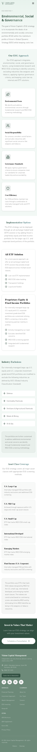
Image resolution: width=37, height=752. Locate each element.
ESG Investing (6, 704)
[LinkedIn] (9, 682)
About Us (23, 692)
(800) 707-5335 (8, 670)
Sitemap (22, 746)
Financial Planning (7, 692)
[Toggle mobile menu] (33, 3)
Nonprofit (5, 708)
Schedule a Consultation (17, 641)
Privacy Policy (6, 730)
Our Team (23, 696)
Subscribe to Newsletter (11, 675)
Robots (15, 746)
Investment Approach (8, 696)
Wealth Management (8, 700)
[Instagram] (4, 682)
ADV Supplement (7, 721)
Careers (22, 700)
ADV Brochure (6, 717)
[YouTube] (15, 682)
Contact (22, 704)
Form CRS (5, 726)
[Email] (21, 682)
